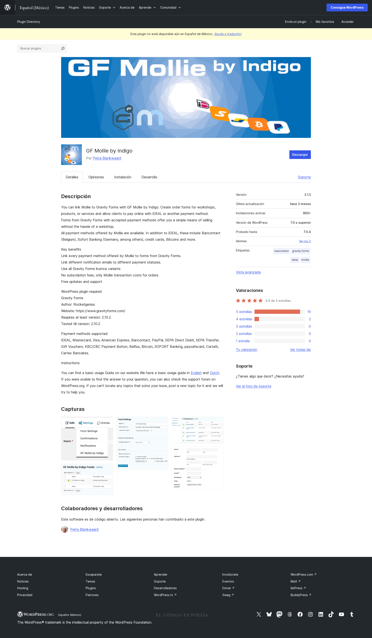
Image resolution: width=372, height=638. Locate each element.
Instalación (122, 177)
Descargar (300, 154)
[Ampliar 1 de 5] (107, 422)
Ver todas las (300, 349)
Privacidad (24, 595)
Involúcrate (230, 574)
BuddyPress (301, 595)
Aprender (160, 574)
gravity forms (300, 251)
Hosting (22, 588)
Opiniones (96, 177)
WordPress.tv (165, 595)
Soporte (304, 177)
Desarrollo (149, 177)
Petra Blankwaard (107, 158)
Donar (228, 588)
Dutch (214, 373)
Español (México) (69, 614)
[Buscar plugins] (63, 48)
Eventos (228, 581)
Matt (296, 581)
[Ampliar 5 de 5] (217, 452)
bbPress (298, 588)
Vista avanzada (248, 272)
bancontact (281, 251)
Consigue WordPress (347, 7)
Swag (228, 595)
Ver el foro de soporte (253, 386)
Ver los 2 (305, 241)
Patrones (92, 595)
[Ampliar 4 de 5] (217, 422)
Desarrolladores (165, 588)
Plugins (91, 588)
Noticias (23, 581)
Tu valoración (246, 349)
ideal (295, 259)
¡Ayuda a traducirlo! (228, 34)
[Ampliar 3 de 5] (162, 422)
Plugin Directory (28, 21)
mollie (305, 259)
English (196, 373)
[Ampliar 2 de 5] (107, 469)
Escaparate (94, 574)
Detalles (72, 177)
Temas (90, 581)
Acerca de (24, 574)
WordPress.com (304, 574)
